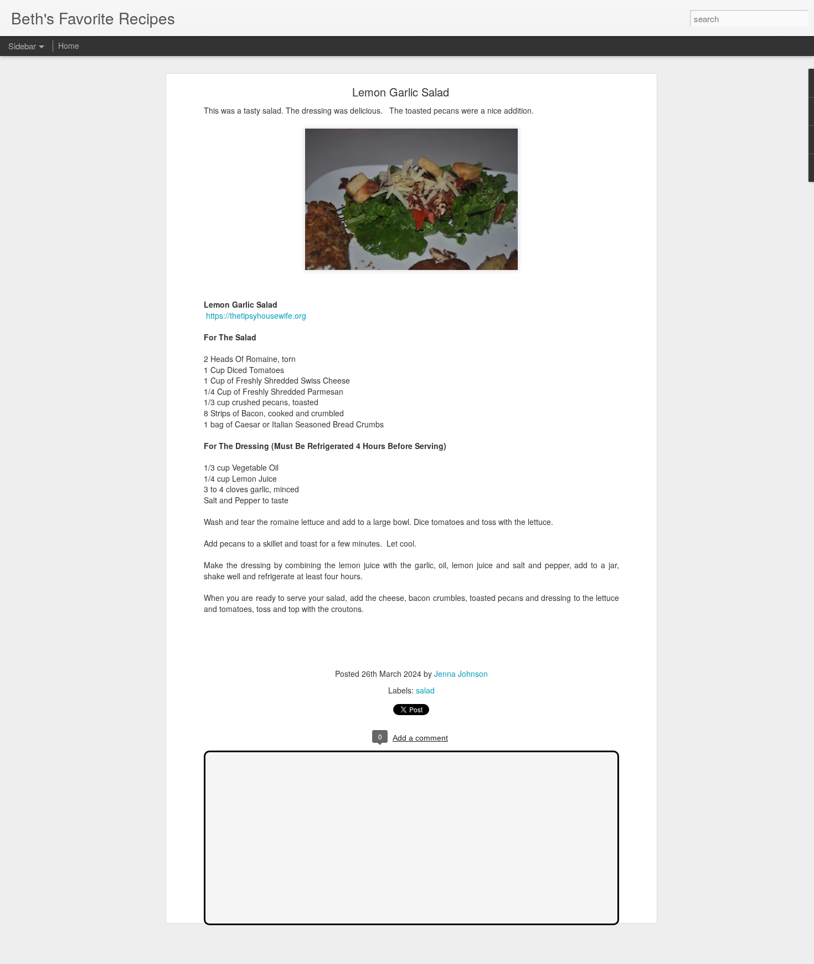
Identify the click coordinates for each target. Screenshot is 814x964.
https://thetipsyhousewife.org (255, 315)
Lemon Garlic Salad (400, 92)
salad (425, 690)
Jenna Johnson (461, 673)
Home (68, 45)
